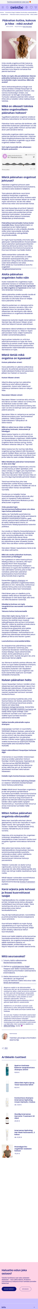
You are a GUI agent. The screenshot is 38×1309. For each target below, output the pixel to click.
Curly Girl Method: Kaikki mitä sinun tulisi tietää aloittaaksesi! (19, 982)
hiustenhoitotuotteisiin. (12, 962)
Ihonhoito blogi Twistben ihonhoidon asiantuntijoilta (21, 12)
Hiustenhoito (4, 14)
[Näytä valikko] (3, 7)
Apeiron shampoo (18, 580)
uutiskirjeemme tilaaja (20, 966)
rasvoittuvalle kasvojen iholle (13, 516)
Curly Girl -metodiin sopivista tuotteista (17, 709)
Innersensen (7, 729)
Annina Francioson (27, 882)
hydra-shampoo (26, 739)
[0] (31, 7)
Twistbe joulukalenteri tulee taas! (18, 2)
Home (2, 12)
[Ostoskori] (36, 7)
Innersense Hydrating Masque (23, 781)
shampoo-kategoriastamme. (13, 707)
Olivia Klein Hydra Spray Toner (14, 616)
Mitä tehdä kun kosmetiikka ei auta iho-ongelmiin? (17, 266)
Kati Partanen (27, 26)
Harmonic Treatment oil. (25, 761)
